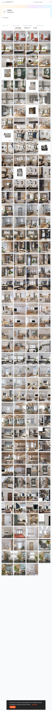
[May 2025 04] (44, 272)
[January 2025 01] (32, 359)
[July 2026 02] (32, 36)
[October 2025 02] (32, 197)
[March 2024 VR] (32, 544)
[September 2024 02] (20, 396)
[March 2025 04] (32, 309)
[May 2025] (32, 272)
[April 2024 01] (44, 507)
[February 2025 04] (32, 334)
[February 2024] (32, 569)
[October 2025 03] (20, 197)
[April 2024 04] (7, 507)
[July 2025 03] (20, 247)
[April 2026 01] (7, 86)
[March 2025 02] (7, 321)
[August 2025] (32, 222)
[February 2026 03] (20, 123)
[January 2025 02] (20, 359)
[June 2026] (7, 49)
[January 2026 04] (32, 135)
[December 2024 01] (7, 383)
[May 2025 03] (7, 284)
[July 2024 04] (32, 433)
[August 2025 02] (7, 235)
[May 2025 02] (20, 284)
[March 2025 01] (20, 321)
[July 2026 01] (44, 36)
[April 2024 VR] (7, 495)
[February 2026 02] (32, 123)
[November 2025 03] (44, 173)
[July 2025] (44, 235)
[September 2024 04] (44, 383)
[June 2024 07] (44, 445)
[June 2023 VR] (7, 532)
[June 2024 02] (7, 470)
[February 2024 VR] (32, 532)
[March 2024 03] (20, 557)
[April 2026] (7, 74)
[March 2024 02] (32, 557)
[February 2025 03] (44, 334)
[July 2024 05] (44, 433)
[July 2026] (7, 36)
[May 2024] (32, 470)
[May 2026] (7, 61)
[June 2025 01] (20, 272)
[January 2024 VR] (7, 544)
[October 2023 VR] (44, 520)
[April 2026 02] (44, 74)
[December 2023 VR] (20, 520)
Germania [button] (6, 17)
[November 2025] (20, 173)
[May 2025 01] (32, 284)
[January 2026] (7, 135)
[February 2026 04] (7, 123)
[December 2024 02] (44, 371)
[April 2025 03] (20, 297)
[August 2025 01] (20, 235)
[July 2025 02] (32, 247)
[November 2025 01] (20, 185)
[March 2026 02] (44, 98)
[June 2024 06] (7, 458)
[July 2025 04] (7, 247)
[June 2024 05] (20, 458)
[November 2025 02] (7, 185)
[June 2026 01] (44, 49)
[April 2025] (7, 297)
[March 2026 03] (32, 98)
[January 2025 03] (7, 359)
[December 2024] (7, 371)
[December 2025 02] (32, 160)
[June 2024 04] (32, 458)
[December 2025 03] (20, 160)
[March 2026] (32, 86)
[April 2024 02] (32, 507)
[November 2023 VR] (7, 520)
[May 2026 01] (44, 61)
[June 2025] (20, 259)
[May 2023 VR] (20, 544)
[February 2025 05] (20, 334)
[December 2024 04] (20, 371)
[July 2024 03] (20, 433)
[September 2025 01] (7, 222)
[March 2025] (20, 309)
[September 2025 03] (32, 210)
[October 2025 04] (7, 197)
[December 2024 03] (32, 371)
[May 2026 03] (20, 61)
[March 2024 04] (7, 557)
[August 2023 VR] (44, 532)
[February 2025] (44, 321)
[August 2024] (7, 408)
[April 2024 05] (44, 495)
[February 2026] (20, 111)
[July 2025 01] (44, 247)
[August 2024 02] (44, 408)
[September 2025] (20, 210)
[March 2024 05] (44, 544)
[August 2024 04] (20, 408)
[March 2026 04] (20, 98)
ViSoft (6, 41)
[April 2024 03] (20, 507)
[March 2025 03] (44, 309)
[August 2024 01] (7, 421)
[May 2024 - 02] (32, 483)
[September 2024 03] (7, 396)
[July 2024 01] (44, 421)
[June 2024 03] (44, 458)
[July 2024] (32, 421)
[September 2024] (32, 383)
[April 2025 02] (32, 297)
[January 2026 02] (7, 148)
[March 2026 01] (7, 111)
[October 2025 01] (44, 197)
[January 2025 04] (44, 346)
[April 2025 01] (44, 297)
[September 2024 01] (32, 396)
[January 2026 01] (20, 148)
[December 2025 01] (44, 160)
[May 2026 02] (32, 61)
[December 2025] (44, 148)
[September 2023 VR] (32, 520)
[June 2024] (20, 445)
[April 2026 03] (32, 74)
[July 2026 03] (20, 36)
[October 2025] (44, 185)
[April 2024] (20, 495)
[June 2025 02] (7, 272)
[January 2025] (32, 346)
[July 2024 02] (7, 433)
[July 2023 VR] (20, 532)
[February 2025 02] (7, 346)
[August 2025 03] (44, 222)
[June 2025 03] (44, 259)
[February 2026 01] (44, 123)
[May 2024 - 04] (7, 483)
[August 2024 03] (32, 408)
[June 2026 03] (20, 49)
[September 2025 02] (44, 210)
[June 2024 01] (20, 470)
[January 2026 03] (44, 135)
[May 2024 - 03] (20, 483)
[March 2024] (44, 557)
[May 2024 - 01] (44, 483)
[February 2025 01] (20, 346)
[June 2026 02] (32, 49)
